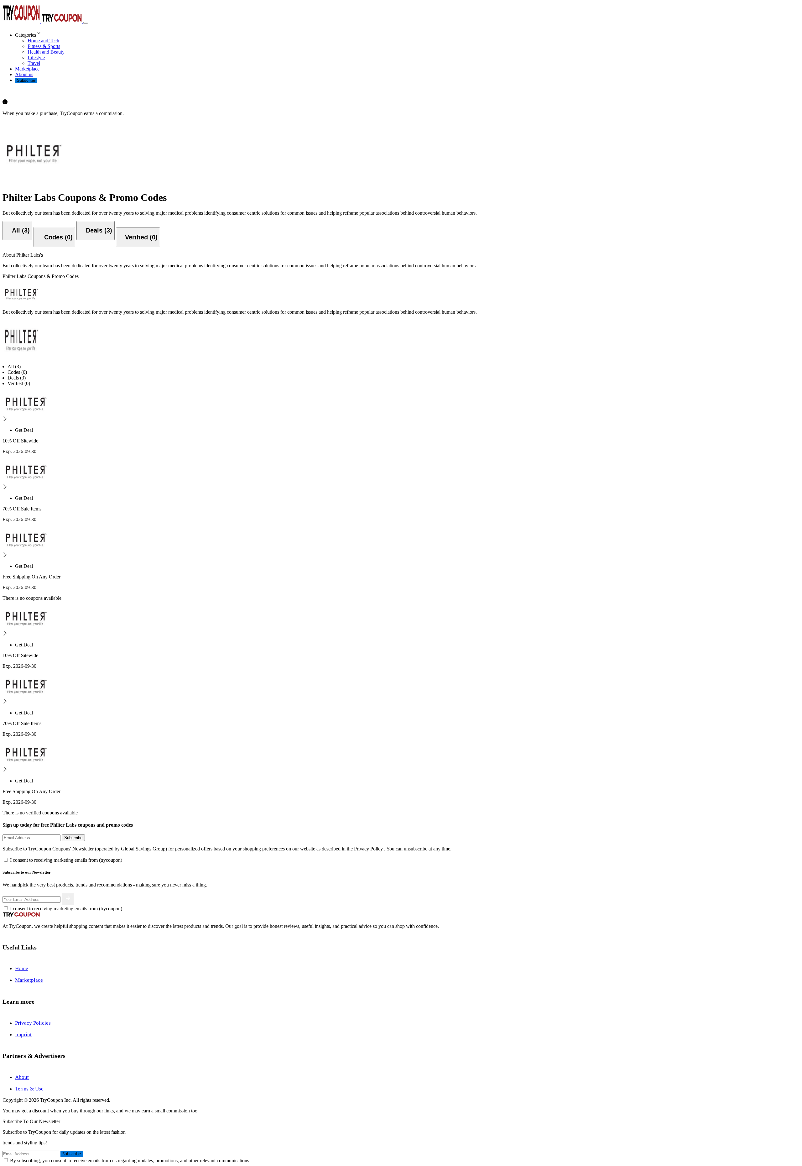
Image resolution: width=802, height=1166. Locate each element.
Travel (34, 63)
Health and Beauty (46, 52)
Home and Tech (43, 40)
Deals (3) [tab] (17, 377)
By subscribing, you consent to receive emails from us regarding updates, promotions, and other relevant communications (129, 1160)
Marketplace (27, 68)
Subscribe (26, 80)
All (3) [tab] (14, 366)
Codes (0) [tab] (17, 372)
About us (24, 74)
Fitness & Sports (44, 46)
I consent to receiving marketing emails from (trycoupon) (66, 860)
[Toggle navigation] (85, 23)
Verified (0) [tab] (19, 383)
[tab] (17, 230)
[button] (407, 33)
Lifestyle (36, 57)
